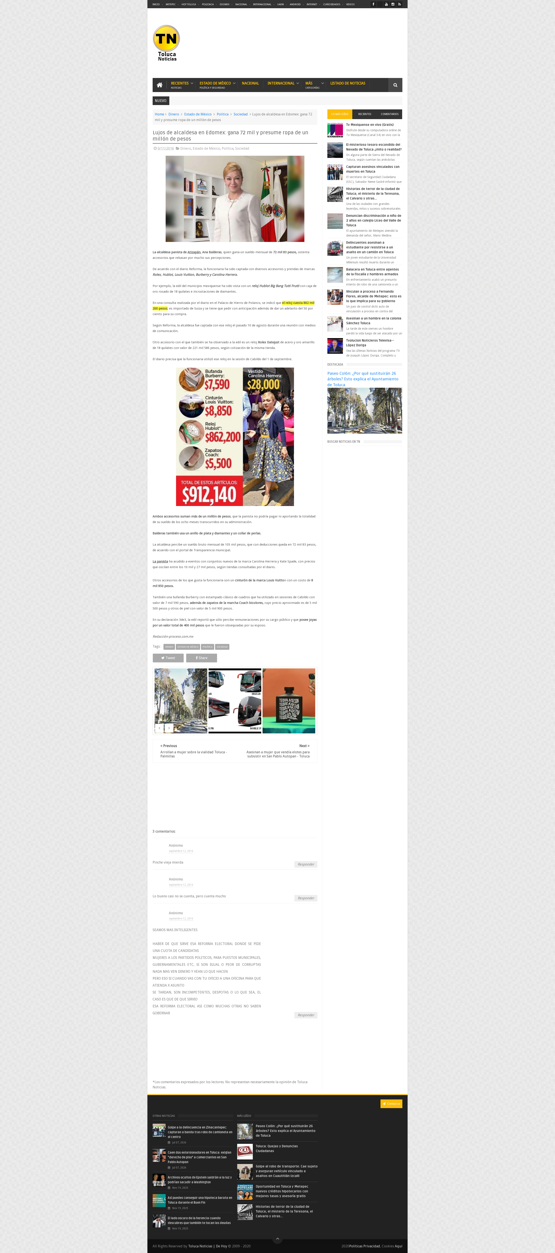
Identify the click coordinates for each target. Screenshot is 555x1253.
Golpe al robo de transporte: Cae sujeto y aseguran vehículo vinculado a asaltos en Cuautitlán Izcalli (287, 1171)
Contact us (393, 1103)
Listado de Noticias (347, 83)
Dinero (173, 114)
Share (203, 658)
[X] (380, 4)
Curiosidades (331, 4)
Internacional (262, 4)
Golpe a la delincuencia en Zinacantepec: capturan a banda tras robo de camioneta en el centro (200, 1132)
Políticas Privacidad (364, 1246)
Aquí (398, 1246)
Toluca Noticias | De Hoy (207, 1246)
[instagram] (393, 4)
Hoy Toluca (189, 4)
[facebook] (373, 4)
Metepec (171, 4)
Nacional (241, 4)
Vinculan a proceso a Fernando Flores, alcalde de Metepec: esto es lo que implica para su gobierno (374, 296)
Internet (312, 4)
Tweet (170, 658)
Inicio (156, 4)
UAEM (280, 4)
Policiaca (208, 4)
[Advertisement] (366, 43)
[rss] (399, 4)
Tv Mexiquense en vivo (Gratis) (370, 125)
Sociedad (241, 114)
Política (223, 114)
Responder (306, 864)
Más (312, 85)
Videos (350, 4)
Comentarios (390, 114)
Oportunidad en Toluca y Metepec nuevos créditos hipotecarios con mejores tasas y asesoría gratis (282, 1191)
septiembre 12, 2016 (181, 851)
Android (295, 4)
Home (159, 114)
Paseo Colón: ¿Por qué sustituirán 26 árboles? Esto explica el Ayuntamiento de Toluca (362, 379)
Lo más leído (339, 114)
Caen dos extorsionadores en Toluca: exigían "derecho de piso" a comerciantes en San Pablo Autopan (199, 1157)
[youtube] (386, 4)
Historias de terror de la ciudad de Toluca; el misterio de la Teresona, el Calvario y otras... (373, 193)
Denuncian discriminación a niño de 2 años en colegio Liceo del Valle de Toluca (373, 220)
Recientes (180, 85)
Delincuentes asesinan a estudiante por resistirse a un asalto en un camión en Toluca (370, 247)
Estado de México (215, 85)
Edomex (224, 4)
